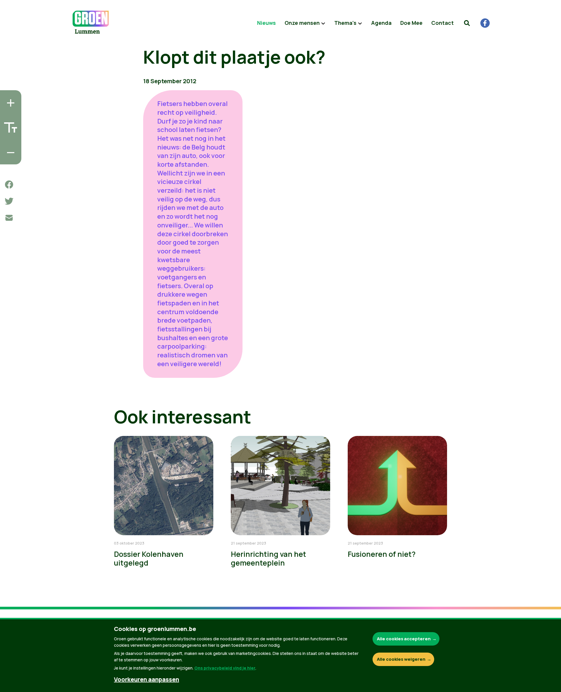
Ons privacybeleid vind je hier (224, 668)
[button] (467, 23)
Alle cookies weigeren (401, 659)
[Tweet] (9, 201)
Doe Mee (411, 22)
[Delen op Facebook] (9, 184)
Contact (442, 22)
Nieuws (266, 22)
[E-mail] (9, 218)
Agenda (381, 22)
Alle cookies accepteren (404, 639)
